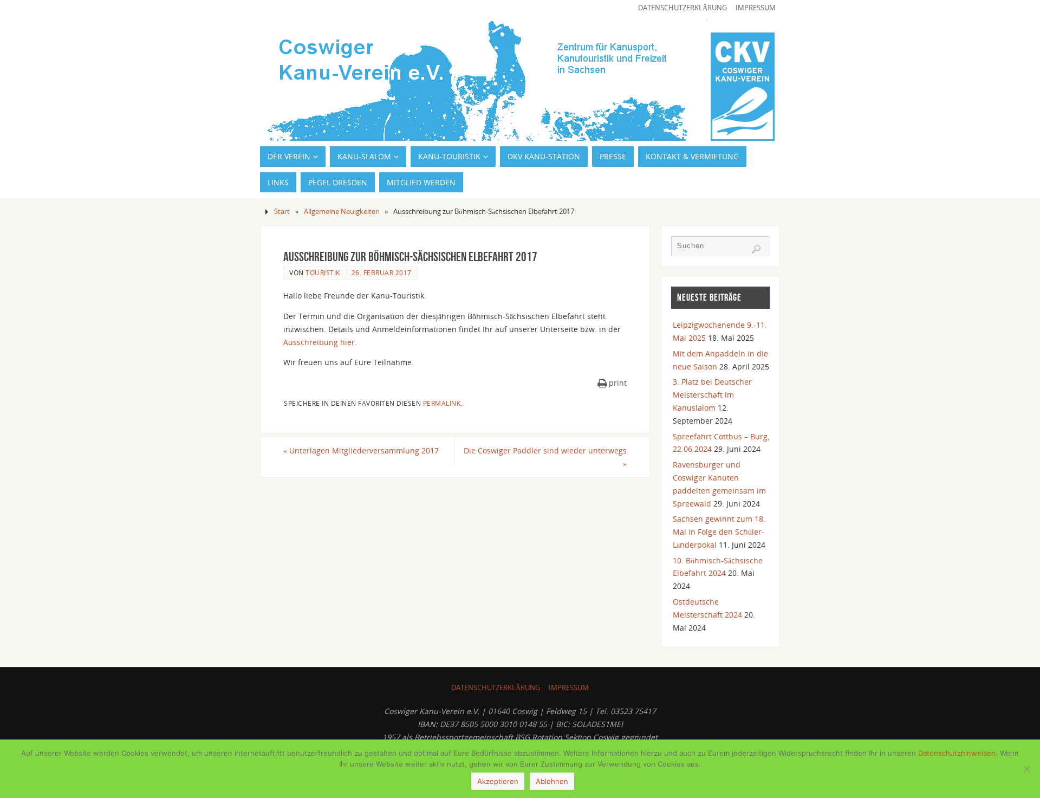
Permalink (442, 403)
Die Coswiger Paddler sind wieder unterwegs (545, 457)
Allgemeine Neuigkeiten (342, 211)
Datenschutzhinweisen (957, 753)
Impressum (756, 7)
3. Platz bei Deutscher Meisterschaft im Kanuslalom (712, 395)
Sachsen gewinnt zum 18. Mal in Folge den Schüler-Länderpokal (719, 532)
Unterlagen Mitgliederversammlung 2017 (361, 450)
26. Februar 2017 (382, 272)
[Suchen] (756, 249)
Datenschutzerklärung (682, 7)
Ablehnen (552, 781)
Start (282, 211)
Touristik (323, 272)
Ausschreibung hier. (320, 342)
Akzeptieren (497, 781)
